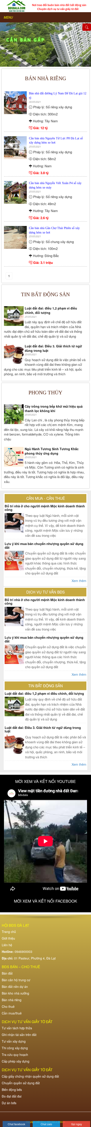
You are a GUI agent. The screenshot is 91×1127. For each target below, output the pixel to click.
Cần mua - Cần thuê (45, 498)
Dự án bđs (9, 1103)
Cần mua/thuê (12, 1013)
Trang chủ (9, 931)
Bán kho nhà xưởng (15, 993)
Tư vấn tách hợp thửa (17, 1028)
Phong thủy (45, 392)
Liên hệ (7, 945)
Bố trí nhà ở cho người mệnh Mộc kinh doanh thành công (45, 508)
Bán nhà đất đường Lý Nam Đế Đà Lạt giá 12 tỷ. (57, 95)
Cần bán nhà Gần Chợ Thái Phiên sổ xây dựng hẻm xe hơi (54, 230)
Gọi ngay (76, 1124)
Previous (8, 44)
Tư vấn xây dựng (14, 1041)
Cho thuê (8, 1006)
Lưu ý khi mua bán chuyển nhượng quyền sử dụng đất (44, 545)
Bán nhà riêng (11, 1000)
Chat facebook (16, 1124)
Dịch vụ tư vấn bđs (45, 592)
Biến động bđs (12, 1089)
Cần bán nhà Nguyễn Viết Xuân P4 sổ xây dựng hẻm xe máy (55, 185)
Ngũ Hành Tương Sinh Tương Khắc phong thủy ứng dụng (52, 451)
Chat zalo (46, 1124)
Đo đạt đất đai (11, 1096)
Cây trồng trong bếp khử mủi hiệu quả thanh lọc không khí (54, 408)
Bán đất (7, 973)
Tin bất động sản (45, 294)
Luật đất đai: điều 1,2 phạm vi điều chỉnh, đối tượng (51, 310)
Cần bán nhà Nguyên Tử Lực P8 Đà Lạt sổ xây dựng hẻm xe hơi (56, 140)
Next (83, 44)
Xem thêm (79, 580)
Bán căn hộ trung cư (16, 980)
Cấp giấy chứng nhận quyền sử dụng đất (30, 1076)
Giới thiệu (8, 938)
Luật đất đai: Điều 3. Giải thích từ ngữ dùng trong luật (53, 348)
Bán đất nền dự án (15, 986)
